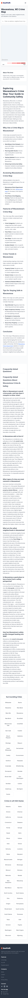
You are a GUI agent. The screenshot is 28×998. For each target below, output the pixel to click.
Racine (20, 702)
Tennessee (20, 914)
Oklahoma (20, 898)
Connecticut (8, 822)
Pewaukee (20, 760)
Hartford (8, 760)
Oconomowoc (20, 755)
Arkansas (19, 812)
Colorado (19, 817)
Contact (3, 974)
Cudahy (8, 755)
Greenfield (20, 724)
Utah (20, 919)
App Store (5, 991)
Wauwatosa (20, 713)
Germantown (19, 748)
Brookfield (20, 718)
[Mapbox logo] (5, 60)
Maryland (19, 854)
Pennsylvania (19, 903)
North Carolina (8, 893)
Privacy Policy (4, 979)
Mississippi (20, 865)
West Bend (20, 708)
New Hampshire (8, 881)
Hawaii (8, 833)
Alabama (8, 806)
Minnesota (8, 865)
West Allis (8, 713)
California (8, 817)
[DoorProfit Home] (5, 3)
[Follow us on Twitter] (2, 986)
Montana (19, 870)
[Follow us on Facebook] (7, 986)
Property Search (5, 965)
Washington (8, 930)
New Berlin (8, 718)
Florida (8, 828)
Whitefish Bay (20, 766)
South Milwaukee (8, 749)
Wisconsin (8, 935)
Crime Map (3, 960)
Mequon (20, 743)
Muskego (8, 743)
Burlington (20, 789)
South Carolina (20, 909)
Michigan (19, 859)
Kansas (20, 843)
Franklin (20, 731)
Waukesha (8, 708)
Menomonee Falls (8, 724)
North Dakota (20, 893)
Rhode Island (8, 909)
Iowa (8, 843)
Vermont (8, 925)
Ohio (8, 898)
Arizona (8, 812)
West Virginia (19, 930)
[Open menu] (25, 2)
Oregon (8, 903)
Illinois (8, 838)
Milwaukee (8, 702)
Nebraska (8, 875)
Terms (2, 977)
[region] (14, 43)
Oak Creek (8, 731)
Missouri (8, 870)
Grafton (20, 783)
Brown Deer (8, 776)
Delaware (19, 822)
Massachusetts (8, 859)
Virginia (20, 925)
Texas (8, 919)
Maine (8, 854)
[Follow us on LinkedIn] (4, 986)
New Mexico (8, 888)
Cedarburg (8, 789)
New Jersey (20, 881)
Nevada (20, 875)
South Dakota (8, 914)
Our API (3, 962)
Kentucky (8, 849)
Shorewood (8, 771)
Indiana (20, 838)
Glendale (19, 771)
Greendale (8, 766)
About (2, 972)
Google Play (5, 993)
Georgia (20, 828)
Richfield (8, 783)
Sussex (8, 794)
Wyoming (19, 935)
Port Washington (20, 777)
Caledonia (20, 736)
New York (19, 888)
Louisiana (19, 849)
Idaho (19, 833)
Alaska (20, 806)
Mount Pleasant (8, 737)
